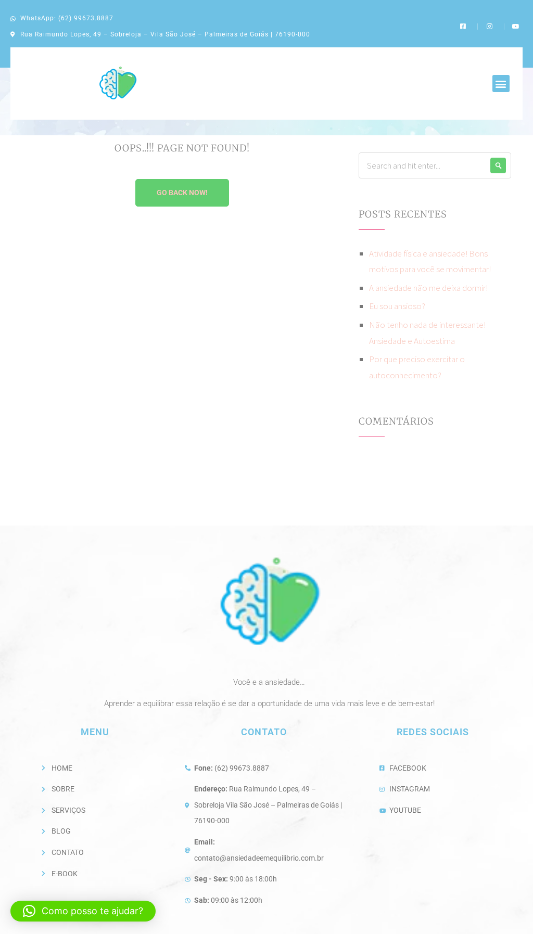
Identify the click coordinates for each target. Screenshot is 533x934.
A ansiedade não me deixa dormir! (428, 287)
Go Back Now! (182, 192)
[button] (501, 83)
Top (508, 909)
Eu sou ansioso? (397, 306)
